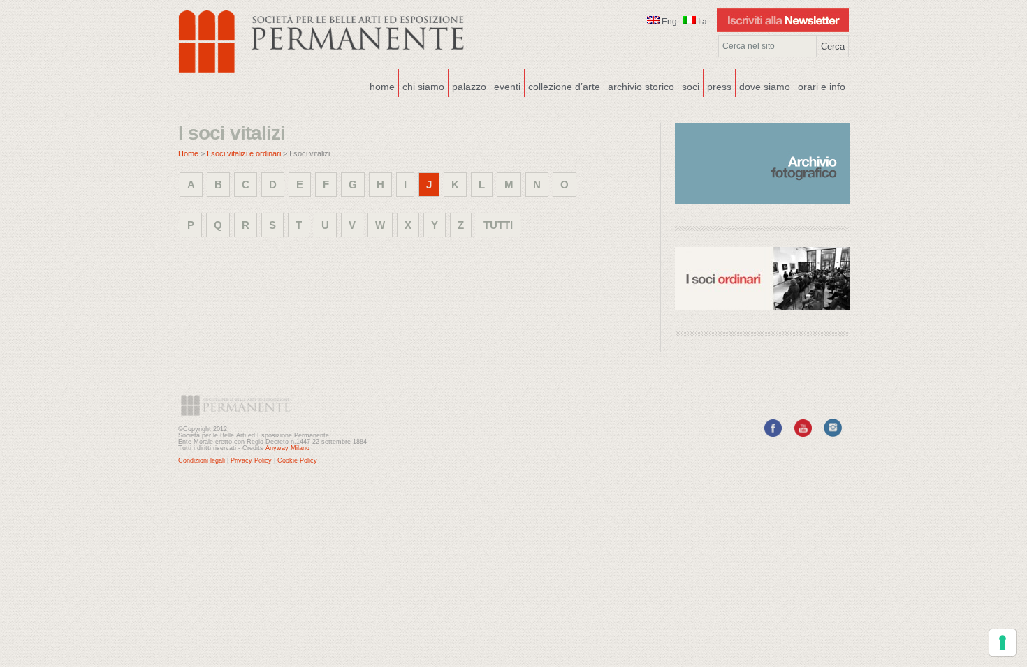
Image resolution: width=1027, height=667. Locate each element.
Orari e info (821, 86)
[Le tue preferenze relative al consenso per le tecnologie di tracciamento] (1002, 642)
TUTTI (498, 225)
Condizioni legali (201, 460)
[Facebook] (773, 434)
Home (382, 86)
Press (719, 86)
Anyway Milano (287, 447)
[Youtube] (803, 434)
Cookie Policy (297, 460)
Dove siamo (763, 85)
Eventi (505, 85)
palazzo (467, 85)
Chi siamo (421, 85)
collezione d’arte (564, 86)
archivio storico (641, 86)
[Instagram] (833, 434)
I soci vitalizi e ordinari (244, 153)
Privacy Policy (251, 460)
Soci (690, 86)
